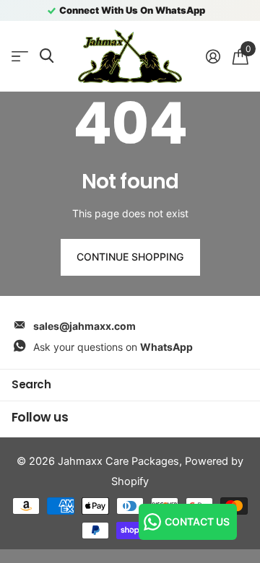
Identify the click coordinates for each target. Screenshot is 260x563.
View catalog (20, 57)
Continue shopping (130, 256)
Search (31, 384)
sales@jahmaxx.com (84, 326)
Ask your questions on (113, 347)
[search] (46, 56)
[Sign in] (212, 56)
